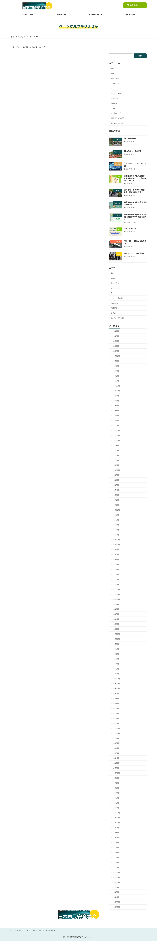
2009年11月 (115, 882)
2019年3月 (115, 574)
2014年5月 (115, 788)
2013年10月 (115, 822)
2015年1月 (115, 768)
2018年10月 (115, 599)
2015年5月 (115, 753)
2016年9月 (115, 693)
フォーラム (115, 83)
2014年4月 (115, 793)
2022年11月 (115, 435)
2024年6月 (115, 366)
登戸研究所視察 (130, 138)
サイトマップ (50, 930)
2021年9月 (115, 475)
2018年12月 (115, 589)
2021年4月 (115, 490)
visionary (114, 98)
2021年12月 (115, 470)
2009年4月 (115, 897)
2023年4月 (115, 415)
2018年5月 (115, 614)
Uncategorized (117, 123)
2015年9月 (115, 738)
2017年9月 (115, 644)
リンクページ (17, 930)
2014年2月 (115, 803)
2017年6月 (115, 654)
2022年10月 (115, 440)
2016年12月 (115, 678)
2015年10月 (115, 733)
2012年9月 (115, 847)
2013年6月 (115, 842)
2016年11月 (115, 683)
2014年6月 (115, 783)
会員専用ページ (137, 5)
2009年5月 (115, 892)
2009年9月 (115, 887)
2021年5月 (115, 485)
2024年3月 (115, 376)
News (113, 73)
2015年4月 (115, 758)
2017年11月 (115, 634)
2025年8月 (115, 336)
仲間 (112, 68)
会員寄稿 (114, 103)
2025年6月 (115, 346)
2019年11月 (115, 544)
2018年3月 (115, 624)
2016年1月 (115, 723)
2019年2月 (115, 579)
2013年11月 (115, 817)
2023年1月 (115, 425)
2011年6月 (115, 862)
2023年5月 (115, 410)
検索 (140, 55)
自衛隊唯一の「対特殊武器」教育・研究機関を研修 (135, 191)
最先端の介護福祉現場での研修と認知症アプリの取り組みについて (135, 217)
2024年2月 (115, 381)
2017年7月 (115, 649)
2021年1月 (115, 505)
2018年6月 (115, 609)
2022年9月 (115, 445)
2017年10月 (115, 639)
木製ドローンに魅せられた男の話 (135, 242)
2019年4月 (115, 569)
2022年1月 (115, 465)
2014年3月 (115, 798)
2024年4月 (115, 371)
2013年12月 (115, 812)
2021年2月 (115, 500)
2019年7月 (115, 554)
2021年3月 (115, 495)
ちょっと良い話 (117, 93)
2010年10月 (115, 877)
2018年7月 (115, 604)
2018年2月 (115, 629)
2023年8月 (115, 400)
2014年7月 (115, 778)
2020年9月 (115, 515)
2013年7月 (115, 837)
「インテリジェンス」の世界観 (135, 164)
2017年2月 (115, 669)
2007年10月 (115, 907)
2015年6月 (115, 748)
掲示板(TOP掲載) (117, 118)
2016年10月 (115, 688)
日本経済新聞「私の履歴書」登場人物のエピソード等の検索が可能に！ (135, 178)
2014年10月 (115, 773)
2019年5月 (115, 564)
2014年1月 (115, 807)
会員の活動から (130, 228)
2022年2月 (115, 460)
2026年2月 (115, 331)
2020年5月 (115, 529)
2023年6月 (115, 405)
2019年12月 (115, 539)
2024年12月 (115, 356)
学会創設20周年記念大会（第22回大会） (135, 203)
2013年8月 (115, 832)
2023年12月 (115, 386)
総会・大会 (115, 78)
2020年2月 (115, 534)
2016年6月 (115, 703)
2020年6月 (115, 525)
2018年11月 (115, 594)
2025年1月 (115, 351)
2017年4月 (115, 664)
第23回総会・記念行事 (132, 151)
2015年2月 (115, 763)
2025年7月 (115, 341)
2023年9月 (115, 395)
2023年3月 (115, 420)
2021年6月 (115, 480)
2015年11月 (115, 728)
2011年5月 (115, 867)
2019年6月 (115, 559)
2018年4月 (115, 619)
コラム (113, 108)
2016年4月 (115, 713)
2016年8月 (115, 698)
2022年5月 (115, 450)
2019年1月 (115, 584)
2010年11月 (115, 872)
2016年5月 (115, 708)
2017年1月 (115, 673)
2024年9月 (115, 361)
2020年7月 (115, 520)
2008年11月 (115, 902)
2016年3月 (115, 718)
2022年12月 (115, 430)
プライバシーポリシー (33, 930)
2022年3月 (115, 455)
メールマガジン (117, 113)
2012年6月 (115, 852)
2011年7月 (115, 857)
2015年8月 (115, 743)
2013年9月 (115, 827)
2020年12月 (115, 510)
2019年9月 (115, 549)
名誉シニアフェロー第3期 (134, 253)
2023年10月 (115, 390)
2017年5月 (115, 659)
